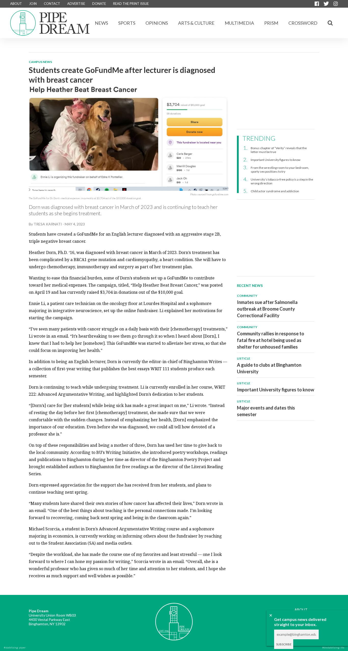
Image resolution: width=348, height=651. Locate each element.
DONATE (99, 4)
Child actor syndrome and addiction (275, 191)
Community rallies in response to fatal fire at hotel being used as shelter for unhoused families (270, 340)
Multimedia (239, 23)
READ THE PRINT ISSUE (131, 4)
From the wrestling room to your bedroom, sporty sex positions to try (280, 169)
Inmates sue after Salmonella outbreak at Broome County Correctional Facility (267, 308)
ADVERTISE (76, 4)
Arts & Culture (196, 23)
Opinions (156, 23)
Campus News (40, 62)
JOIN (33, 4)
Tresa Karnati (48, 224)
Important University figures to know (275, 160)
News (101, 23)
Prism (271, 23)
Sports (126, 23)
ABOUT (16, 4)
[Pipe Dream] (174, 618)
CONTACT (52, 4)
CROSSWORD (302, 23)
